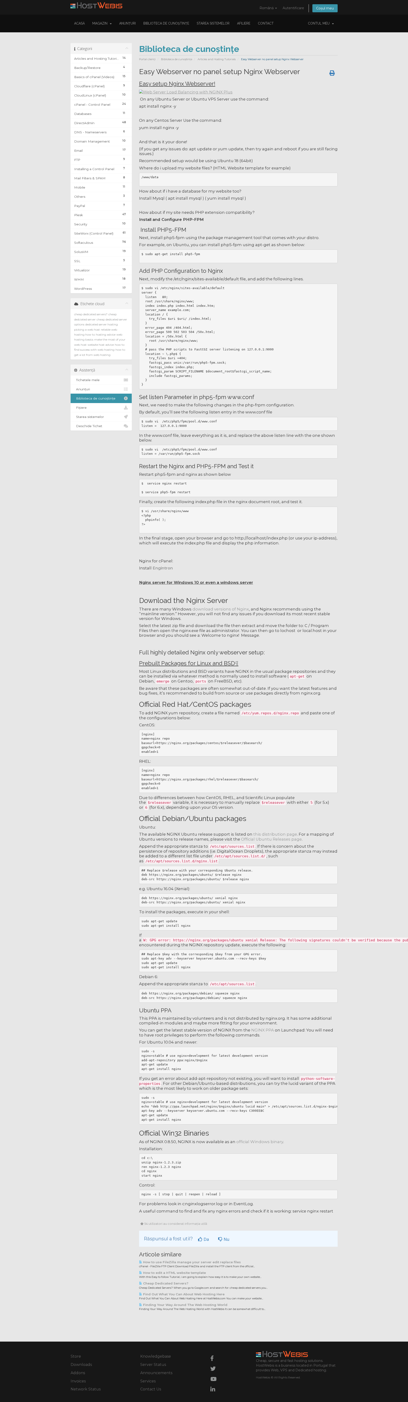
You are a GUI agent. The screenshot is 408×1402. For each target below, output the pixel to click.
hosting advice (105, 334)
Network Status (86, 1389)
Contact (266, 23)
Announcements (156, 1373)
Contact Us (150, 1389)
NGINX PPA (262, 1030)
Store (76, 1356)
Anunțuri (127, 23)
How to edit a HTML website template (174, 1273)
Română (267, 8)
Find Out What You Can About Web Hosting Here (183, 1294)
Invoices (78, 1381)
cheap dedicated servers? (90, 314)
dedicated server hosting (101, 324)
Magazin (100, 23)
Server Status (153, 1364)
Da (205, 1239)
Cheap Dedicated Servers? (165, 1283)
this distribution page (275, 834)
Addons (78, 1373)
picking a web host (87, 329)
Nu (226, 1239)
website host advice (101, 344)
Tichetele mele (87, 380)
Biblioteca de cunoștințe (166, 23)
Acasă (79, 23)
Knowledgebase (155, 1356)
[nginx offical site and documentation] (186, 91)
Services (148, 1381)
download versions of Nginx (220, 609)
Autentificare (293, 8)
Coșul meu (325, 8)
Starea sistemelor (213, 23)
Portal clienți (147, 59)
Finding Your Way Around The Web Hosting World (184, 1305)
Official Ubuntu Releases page (271, 839)
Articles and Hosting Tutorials (217, 59)
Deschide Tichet (88, 426)
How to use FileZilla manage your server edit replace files (191, 1262)
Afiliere (243, 23)
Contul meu (320, 23)
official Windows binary (259, 1141)
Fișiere (80, 407)
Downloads (81, 1364)
